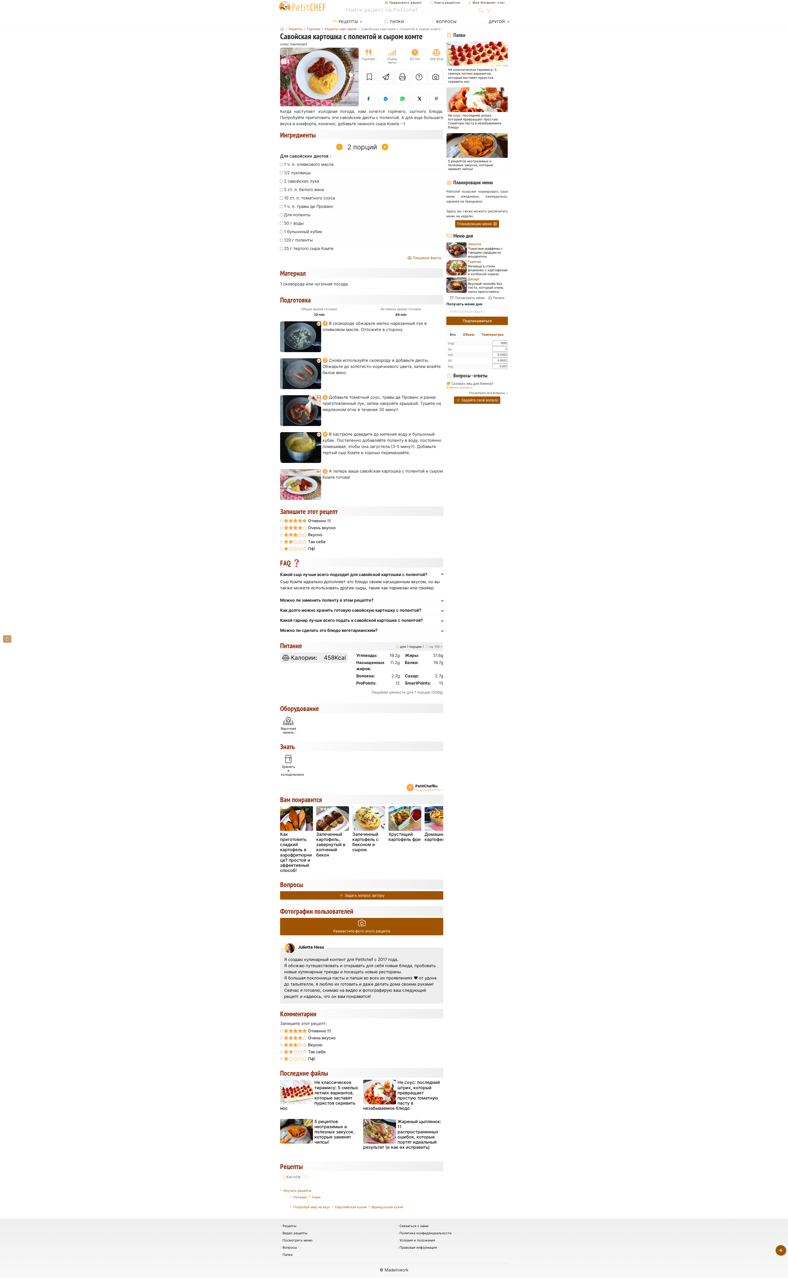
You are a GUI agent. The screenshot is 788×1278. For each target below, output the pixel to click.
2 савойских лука (301, 181)
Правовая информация (418, 1247)
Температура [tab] (492, 334)
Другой (496, 21)
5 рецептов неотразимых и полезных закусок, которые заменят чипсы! (334, 1132)
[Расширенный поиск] (488, 11)
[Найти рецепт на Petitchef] (481, 10)
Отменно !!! (319, 520)
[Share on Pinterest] (436, 99)
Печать (498, 298)
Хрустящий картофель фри (404, 837)
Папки (396, 21)
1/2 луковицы (297, 172)
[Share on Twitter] (419, 99)
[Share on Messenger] (386, 99)
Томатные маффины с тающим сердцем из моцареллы (485, 252)
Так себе (316, 541)
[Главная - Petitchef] (282, 29)
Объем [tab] (468, 334)
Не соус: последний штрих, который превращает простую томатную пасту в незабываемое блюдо (401, 1095)
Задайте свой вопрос (479, 400)
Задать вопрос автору (364, 895)
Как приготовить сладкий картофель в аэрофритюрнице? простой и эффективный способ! (296, 852)
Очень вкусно (321, 527)
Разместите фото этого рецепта (361, 931)
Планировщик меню (475, 224)
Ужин (316, 1197)
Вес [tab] (453, 334)
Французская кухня (387, 1207)
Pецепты (347, 21)
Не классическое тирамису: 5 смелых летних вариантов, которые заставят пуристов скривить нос (319, 1095)
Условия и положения (417, 1240)
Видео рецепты (295, 1233)
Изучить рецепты (297, 1191)
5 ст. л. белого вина (304, 189)
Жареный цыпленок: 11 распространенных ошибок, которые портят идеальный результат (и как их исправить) (402, 1134)
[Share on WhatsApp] (403, 99)
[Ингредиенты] (7, 639)
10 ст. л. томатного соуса (309, 198)
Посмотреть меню (469, 298)
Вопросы (446, 21)
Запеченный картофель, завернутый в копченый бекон (330, 845)
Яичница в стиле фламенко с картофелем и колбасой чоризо (487, 270)
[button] (286, 77)
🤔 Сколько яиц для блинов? (469, 384)
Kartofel (293, 1177)
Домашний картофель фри (441, 837)
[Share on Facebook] (369, 99)
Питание (300, 1197)
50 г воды (294, 223)
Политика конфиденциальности (425, 1233)
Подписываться (477, 321)
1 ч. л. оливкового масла (308, 164)
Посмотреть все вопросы (487, 393)
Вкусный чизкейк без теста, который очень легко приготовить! (485, 287)
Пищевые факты (426, 258)
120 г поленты (298, 240)
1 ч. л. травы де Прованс (308, 206)
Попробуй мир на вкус (311, 1207)
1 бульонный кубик (303, 231)
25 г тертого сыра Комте (308, 248)
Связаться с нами (414, 1226)
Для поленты (297, 214)
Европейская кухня (351, 1207)
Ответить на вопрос (459, 387)
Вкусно (314, 534)
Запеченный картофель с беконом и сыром (365, 842)
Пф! (311, 548)
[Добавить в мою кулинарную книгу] (369, 77)
